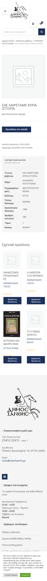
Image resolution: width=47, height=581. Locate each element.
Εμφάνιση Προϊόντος (12, 300)
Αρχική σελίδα (8, 41)
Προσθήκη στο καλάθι (16, 129)
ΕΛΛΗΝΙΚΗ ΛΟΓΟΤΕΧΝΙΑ (22, 147)
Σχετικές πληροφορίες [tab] (15, 160)
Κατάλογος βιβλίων (24, 41)
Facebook (4, 476)
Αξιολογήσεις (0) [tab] (12, 163)
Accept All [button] (25, 575)
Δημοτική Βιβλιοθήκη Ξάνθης (16, 538)
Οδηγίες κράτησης (11, 532)
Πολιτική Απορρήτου (12, 545)
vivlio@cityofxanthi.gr (14, 460)
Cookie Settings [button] (11, 575)
